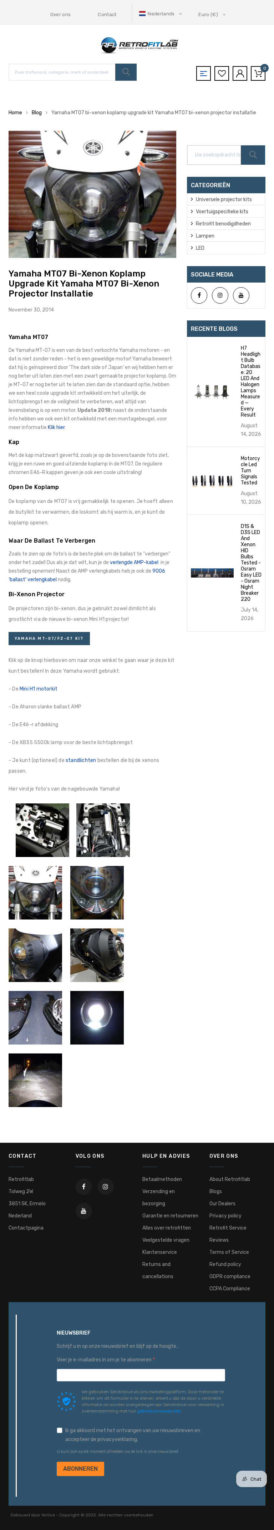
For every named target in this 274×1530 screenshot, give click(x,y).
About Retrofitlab (229, 1179)
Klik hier (56, 427)
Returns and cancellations (157, 1270)
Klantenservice (159, 1252)
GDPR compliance (229, 1277)
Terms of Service (229, 1252)
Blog (37, 113)
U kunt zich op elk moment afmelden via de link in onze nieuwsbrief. (118, 1451)
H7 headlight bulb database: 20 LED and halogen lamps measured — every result (250, 381)
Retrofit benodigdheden (223, 224)
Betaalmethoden (162, 1179)
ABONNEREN (80, 1468)
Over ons (60, 14)
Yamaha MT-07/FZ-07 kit (49, 638)
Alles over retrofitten (166, 1228)
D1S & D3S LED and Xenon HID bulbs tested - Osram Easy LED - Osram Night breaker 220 (251, 562)
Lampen (205, 236)
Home (15, 113)
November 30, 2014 (31, 310)
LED (200, 248)
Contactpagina (26, 1228)
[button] (161, 13)
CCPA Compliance (229, 1289)
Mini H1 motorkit (38, 689)
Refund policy (225, 1264)
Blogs (215, 1191)
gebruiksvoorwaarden (159, 1411)
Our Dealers (222, 1204)
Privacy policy (225, 1216)
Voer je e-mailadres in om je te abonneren (105, 1360)
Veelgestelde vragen (165, 1240)
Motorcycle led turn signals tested (250, 470)
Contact (107, 14)
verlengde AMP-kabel (134, 562)
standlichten (81, 760)
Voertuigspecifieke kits (222, 212)
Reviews (219, 1240)
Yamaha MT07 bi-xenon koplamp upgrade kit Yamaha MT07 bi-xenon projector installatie (84, 284)
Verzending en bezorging (158, 1197)
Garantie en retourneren (170, 1216)
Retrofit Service (228, 1228)
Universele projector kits (224, 199)
